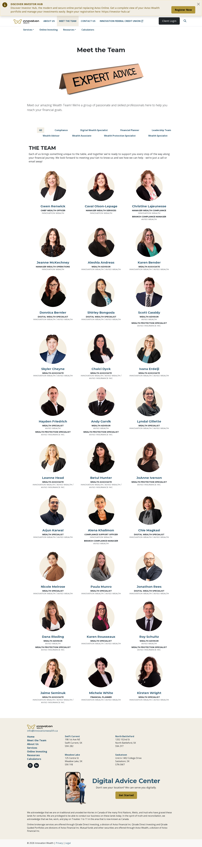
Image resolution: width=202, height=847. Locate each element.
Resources (68, 29)
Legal (68, 843)
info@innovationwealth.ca (42, 730)
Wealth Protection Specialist (120, 135)
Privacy (59, 843)
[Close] (198, 4)
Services (27, 29)
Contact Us (88, 21)
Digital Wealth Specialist (94, 130)
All (40, 130)
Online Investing (48, 29)
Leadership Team (161, 130)
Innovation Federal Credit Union (120, 21)
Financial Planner (129, 130)
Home (30, 736)
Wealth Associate (81, 135)
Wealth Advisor (51, 135)
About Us (49, 21)
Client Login (169, 21)
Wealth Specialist (158, 135)
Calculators (87, 29)
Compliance (61, 130)
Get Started (126, 795)
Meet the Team (67, 21)
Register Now (183, 9)
